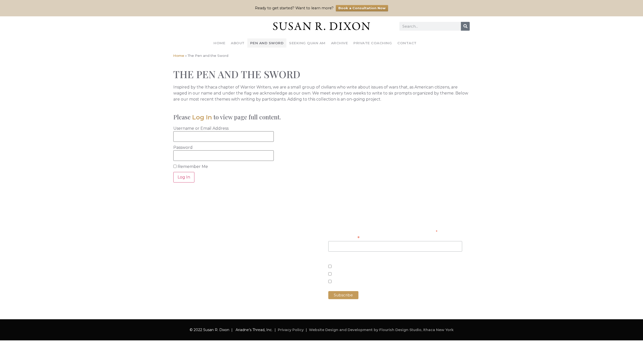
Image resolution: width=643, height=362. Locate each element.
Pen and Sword (267, 43)
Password (183, 148)
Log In (202, 117)
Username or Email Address (201, 128)
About (238, 43)
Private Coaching (372, 43)
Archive (339, 43)
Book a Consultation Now (362, 8)
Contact (407, 43)
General (342, 282)
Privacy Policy (291, 330)
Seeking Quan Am (307, 43)
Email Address (344, 237)
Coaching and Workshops (359, 274)
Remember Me (192, 167)
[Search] (465, 26)
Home (219, 43)
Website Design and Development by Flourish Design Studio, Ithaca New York (381, 330)
